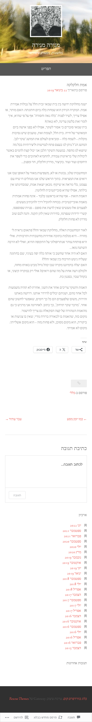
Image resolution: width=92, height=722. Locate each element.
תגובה (17, 495)
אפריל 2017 (73, 611)
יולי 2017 (75, 605)
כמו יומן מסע (75, 419)
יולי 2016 (75, 632)
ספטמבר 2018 (71, 579)
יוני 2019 (75, 568)
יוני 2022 (75, 525)
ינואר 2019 (74, 573)
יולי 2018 (75, 584)
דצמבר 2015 (73, 648)
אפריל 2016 (73, 637)
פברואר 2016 (72, 643)
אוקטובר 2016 (71, 621)
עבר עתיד (15, 419)
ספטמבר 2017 (71, 600)
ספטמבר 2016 (71, 627)
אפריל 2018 (73, 589)
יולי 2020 (75, 547)
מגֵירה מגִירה (46, 45)
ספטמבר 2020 (71, 541)
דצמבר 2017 (73, 595)
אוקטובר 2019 (71, 563)
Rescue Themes (19, 699)
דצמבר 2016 (73, 616)
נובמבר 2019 (73, 557)
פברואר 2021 (72, 536)
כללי (72, 393)
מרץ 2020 (74, 552)
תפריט (46, 68)
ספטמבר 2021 (71, 531)
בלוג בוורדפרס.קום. (75, 699)
